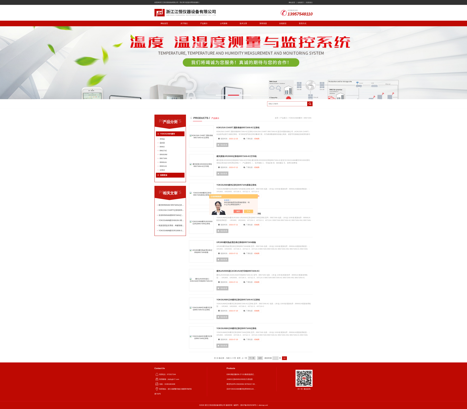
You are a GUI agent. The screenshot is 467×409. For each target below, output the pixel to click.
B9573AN (163, 158)
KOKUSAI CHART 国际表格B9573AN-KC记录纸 (238, 128)
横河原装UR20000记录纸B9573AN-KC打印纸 (236, 156)
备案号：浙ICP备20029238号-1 (246, 405)
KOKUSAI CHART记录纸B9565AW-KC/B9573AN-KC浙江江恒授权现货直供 (171, 210)
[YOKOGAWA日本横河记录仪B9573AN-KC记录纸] (201, 309)
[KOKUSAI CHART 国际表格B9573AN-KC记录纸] (201, 137)
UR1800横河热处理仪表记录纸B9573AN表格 (236, 242)
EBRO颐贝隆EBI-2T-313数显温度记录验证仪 (242, 374)
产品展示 (203, 23)
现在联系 (223, 145)
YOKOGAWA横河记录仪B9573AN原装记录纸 (236, 185)
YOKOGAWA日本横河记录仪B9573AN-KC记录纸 (238, 300)
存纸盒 (162, 139)
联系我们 (309, 2)
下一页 (251, 358)
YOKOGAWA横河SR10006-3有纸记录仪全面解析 (171, 230)
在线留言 (300, 2)
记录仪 (162, 170)
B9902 (162, 147)
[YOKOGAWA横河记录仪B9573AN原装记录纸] (201, 194)
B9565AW (163, 154)
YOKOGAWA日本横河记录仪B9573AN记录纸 (236, 328)
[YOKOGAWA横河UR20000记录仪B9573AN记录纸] (201, 223)
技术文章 (243, 23)
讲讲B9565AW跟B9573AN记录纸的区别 (171, 215)
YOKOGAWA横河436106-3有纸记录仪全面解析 (171, 220)
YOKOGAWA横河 (167, 134)
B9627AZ (163, 151)
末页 (260, 358)
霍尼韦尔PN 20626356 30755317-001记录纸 (242, 384)
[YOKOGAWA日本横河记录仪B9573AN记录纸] (201, 337)
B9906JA (163, 162)
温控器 (162, 143)
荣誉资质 (263, 23)
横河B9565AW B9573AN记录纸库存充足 (171, 205)
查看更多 (163, 175)
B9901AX (163, 166)
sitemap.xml (263, 405)
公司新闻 (223, 23)
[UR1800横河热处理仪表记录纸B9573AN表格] (201, 251)
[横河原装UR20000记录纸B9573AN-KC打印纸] (201, 165)
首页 (276, 118)
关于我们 (184, 23)
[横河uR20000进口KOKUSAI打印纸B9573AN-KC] (201, 280)
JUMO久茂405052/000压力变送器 (240, 379)
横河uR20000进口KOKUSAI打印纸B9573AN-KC (238, 271)
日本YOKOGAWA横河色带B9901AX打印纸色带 (242, 389)
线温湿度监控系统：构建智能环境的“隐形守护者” (171, 225)
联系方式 (302, 23)
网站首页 (292, 2)
